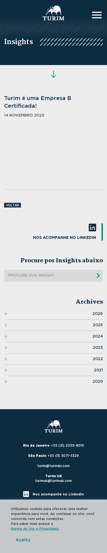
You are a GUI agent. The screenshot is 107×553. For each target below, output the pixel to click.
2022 (98, 359)
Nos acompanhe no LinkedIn (64, 238)
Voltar (12, 205)
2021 (98, 370)
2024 (97, 336)
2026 (97, 314)
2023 (98, 348)
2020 (97, 382)
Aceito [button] (23, 540)
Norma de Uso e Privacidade (35, 528)
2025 (98, 325)
